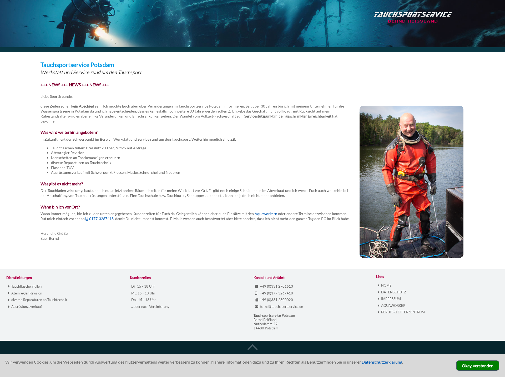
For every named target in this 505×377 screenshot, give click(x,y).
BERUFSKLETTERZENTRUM (403, 312)
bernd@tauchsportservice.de (281, 306)
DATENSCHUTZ (393, 292)
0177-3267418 (101, 218)
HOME (386, 285)
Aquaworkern (266, 213)
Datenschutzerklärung (382, 361)
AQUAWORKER (393, 305)
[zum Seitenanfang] (253, 347)
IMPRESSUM (391, 299)
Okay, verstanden (477, 365)
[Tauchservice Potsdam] (432, 20)
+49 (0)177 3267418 (276, 293)
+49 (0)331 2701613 (276, 286)
